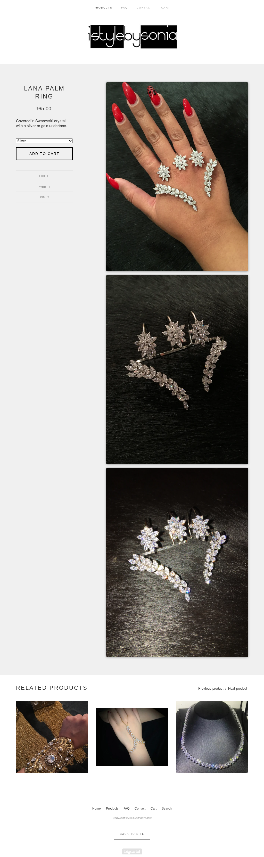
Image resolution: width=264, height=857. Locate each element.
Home (96, 808)
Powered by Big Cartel (132, 851)
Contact (144, 7)
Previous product (211, 688)
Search (167, 808)
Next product (237, 688)
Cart (165, 7)
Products (103, 7)
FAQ (124, 7)
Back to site (132, 834)
